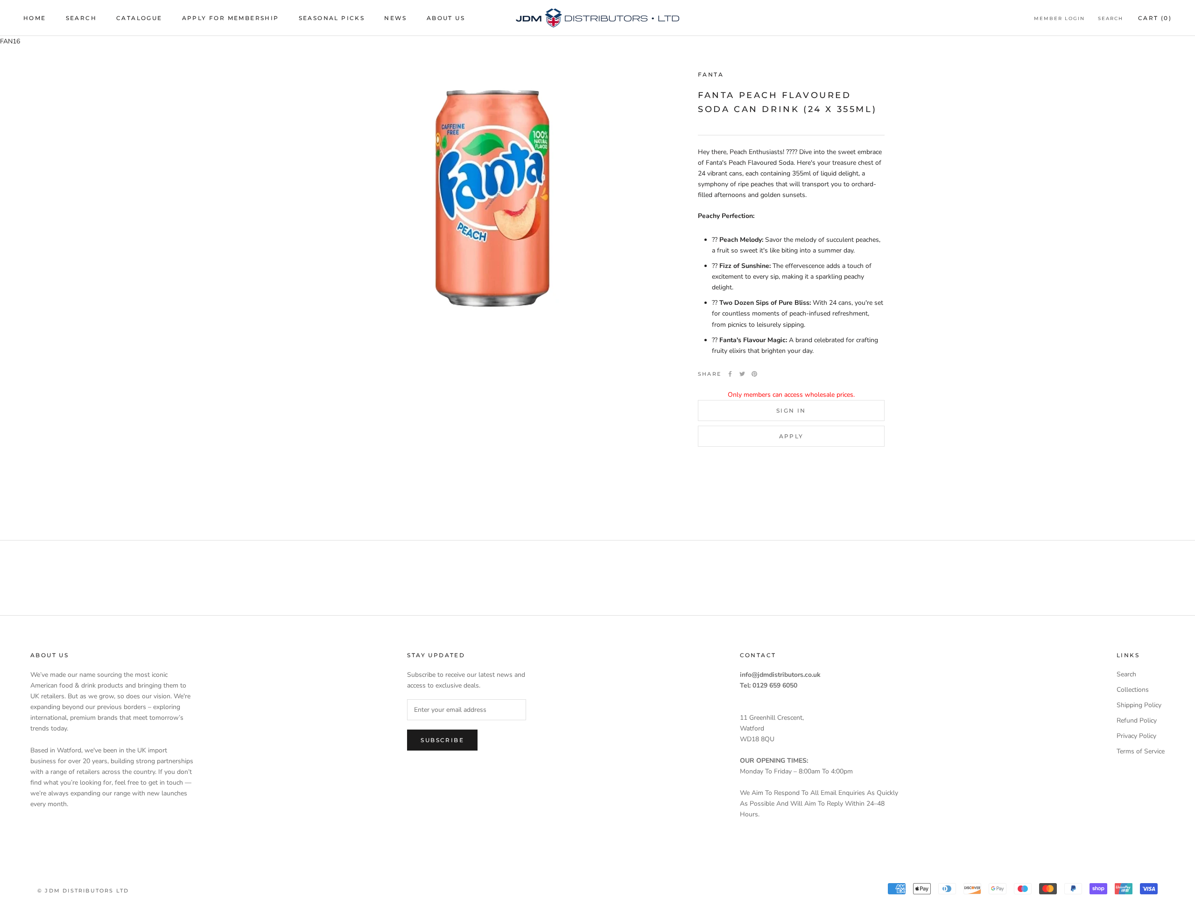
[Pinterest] (754, 374)
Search (81, 17)
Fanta (711, 74)
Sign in (791, 410)
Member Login (1059, 18)
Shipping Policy (1139, 705)
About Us (446, 17)
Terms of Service (1141, 751)
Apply (791, 436)
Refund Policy (1137, 720)
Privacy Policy (1136, 735)
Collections (1133, 689)
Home (34, 17)
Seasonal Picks (332, 17)
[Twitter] (742, 374)
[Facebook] (730, 374)
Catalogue (139, 17)
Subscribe (442, 740)
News (395, 17)
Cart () (1155, 17)
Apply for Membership (230, 17)
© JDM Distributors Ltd (83, 890)
